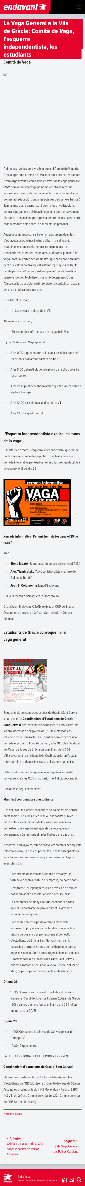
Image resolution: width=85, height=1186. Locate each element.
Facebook (30, 1180)
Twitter (21, 1180)
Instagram (52, 1180)
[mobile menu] (79, 7)
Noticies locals (12, 1114)
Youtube (41, 1180)
